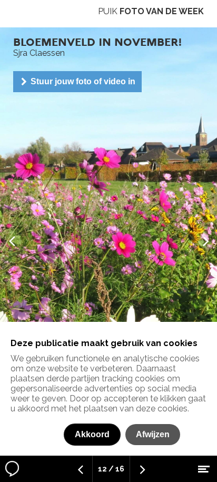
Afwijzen (153, 434)
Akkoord (92, 434)
